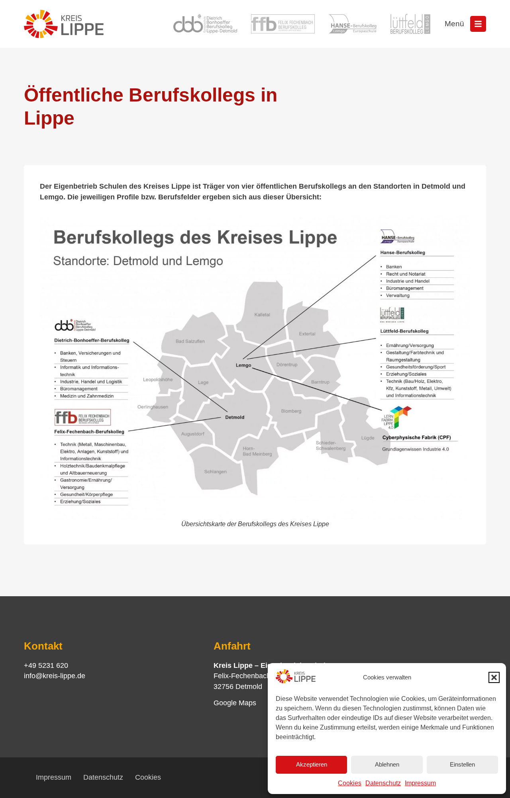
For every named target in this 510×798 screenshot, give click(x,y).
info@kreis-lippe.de (54, 676)
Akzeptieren (311, 764)
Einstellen (462, 764)
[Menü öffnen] (478, 24)
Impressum (420, 783)
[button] (494, 677)
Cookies (349, 783)
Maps (246, 703)
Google (225, 703)
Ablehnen (387, 764)
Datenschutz (383, 783)
